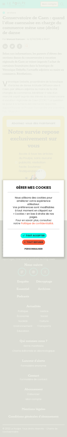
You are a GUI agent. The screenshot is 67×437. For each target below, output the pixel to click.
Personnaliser (33, 248)
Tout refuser (34, 242)
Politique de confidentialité (37, 223)
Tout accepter (35, 235)
